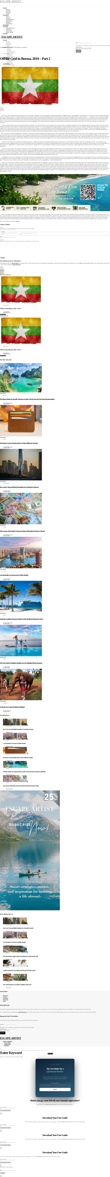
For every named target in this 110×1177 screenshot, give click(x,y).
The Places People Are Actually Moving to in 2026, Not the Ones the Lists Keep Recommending (27, 399)
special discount (22, 1012)
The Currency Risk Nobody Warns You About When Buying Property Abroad (22, 531)
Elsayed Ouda (7, 578)
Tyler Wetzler (7, 710)
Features (5, 8)
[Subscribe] (30, 910)
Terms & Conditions (7, 1041)
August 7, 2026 (6, 711)
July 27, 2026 (8, 987)
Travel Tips (5, 26)
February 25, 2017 (7, 64)
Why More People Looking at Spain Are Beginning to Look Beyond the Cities (20, 956)
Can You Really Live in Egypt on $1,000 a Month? (14, 575)
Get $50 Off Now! (5, 1110)
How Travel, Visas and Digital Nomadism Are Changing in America (19, 487)
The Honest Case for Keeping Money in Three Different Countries (19, 443)
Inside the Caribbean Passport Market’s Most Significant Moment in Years (21, 619)
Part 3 (18, 221)
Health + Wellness (9, 32)
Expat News (8, 10)
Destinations (6, 25)
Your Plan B (6, 15)
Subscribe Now (16, 264)
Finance (7, 16)
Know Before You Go (10, 27)
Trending (8, 13)
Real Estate (8, 18)
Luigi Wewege (7, 666)
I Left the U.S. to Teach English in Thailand (12, 707)
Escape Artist (12, 36)
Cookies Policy (7, 1044)
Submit (78, 51)
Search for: (2, 1049)
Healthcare (8, 22)
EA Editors (6, 63)
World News (15, 263)
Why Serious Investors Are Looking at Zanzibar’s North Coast (17, 984)
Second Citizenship (10, 19)
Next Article (4, 315)
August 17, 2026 (6, 579)
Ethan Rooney (7, 490)
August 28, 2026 (6, 403)
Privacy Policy (7, 1042)
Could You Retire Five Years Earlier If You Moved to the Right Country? (19, 970)
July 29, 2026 (8, 973)
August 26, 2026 (6, 447)
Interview (8, 9)
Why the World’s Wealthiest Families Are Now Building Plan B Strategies (21, 663)
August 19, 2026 (6, 535)
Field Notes (8, 12)
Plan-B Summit (9, 23)
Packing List (8, 29)
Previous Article (5, 274)
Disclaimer (6, 1045)
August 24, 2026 (6, 491)
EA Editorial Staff (8, 534)
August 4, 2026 (9, 959)
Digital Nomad (9, 20)
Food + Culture (9, 30)
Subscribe (5, 33)
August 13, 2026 (6, 623)
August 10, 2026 (6, 667)
